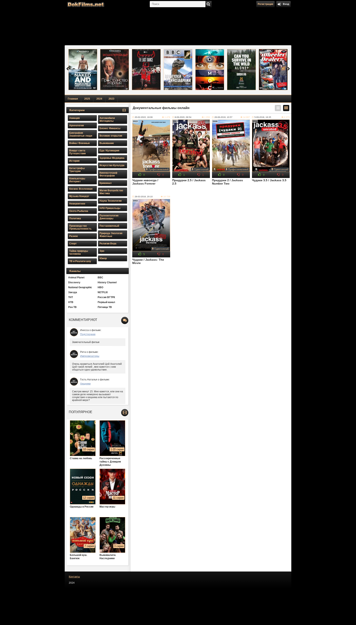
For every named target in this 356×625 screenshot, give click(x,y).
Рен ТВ (72, 307)
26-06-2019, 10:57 (223, 117)
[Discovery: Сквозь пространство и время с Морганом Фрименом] (114, 69)
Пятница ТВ (105, 307)
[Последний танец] (146, 69)
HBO (100, 287)
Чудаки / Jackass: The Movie (148, 261)
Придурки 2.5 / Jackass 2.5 (189, 182)
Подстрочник (87, 334)
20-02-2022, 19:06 (144, 117)
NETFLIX (103, 292)
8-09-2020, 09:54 (183, 117)
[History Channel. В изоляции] (241, 69)
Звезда (72, 292)
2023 (111, 98)
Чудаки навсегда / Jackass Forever (145, 182)
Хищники (85, 383)
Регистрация (265, 4)
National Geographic (80, 287)
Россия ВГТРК (106, 297)
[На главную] (85, 4)
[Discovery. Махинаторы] (273, 69)
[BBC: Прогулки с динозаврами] (178, 69)
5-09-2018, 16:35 (262, 117)
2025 (87, 98)
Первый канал (106, 302)
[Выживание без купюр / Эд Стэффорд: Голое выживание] (82, 69)
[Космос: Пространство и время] (209, 69)
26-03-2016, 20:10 (144, 196)
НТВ (70, 302)
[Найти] (208, 4)
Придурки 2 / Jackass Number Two (227, 182)
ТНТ (70, 297)
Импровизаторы (89, 356)
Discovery (74, 282)
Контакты (74, 576)
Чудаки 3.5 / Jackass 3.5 (269, 180)
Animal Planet (76, 277)
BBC (100, 277)
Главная (73, 98)
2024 (99, 98)
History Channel (107, 282)
